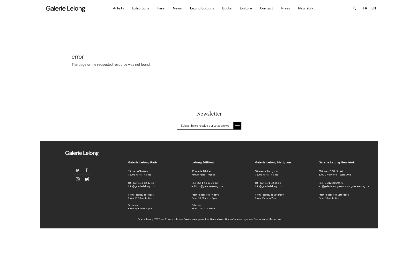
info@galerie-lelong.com (141, 186)
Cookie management (195, 219)
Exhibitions (140, 8)
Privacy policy (172, 219)
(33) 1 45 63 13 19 (143, 183)
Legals (246, 219)
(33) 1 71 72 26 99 (270, 183)
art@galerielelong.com (331, 186)
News (177, 8)
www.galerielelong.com (357, 186)
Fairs (161, 8)
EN (374, 8)
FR (365, 8)
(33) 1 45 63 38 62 (207, 183)
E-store (246, 8)
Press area (259, 219)
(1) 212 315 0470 (333, 183)
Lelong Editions (202, 8)
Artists (118, 8)
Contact (266, 8)
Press (285, 8)
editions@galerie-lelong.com (208, 186)
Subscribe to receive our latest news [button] (205, 126)
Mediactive (275, 219)
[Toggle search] (354, 8)
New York (305, 8)
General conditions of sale (224, 219)
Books (227, 8)
